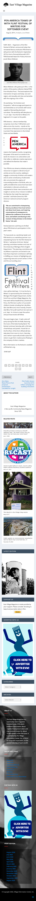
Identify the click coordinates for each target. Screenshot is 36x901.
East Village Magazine (18, 406)
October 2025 (11, 876)
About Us (10, 760)
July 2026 (10, 855)
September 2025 (12, 878)
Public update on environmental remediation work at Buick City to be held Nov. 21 (18, 539)
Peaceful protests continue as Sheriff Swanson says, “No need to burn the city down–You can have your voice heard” (17, 432)
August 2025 (11, 880)
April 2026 (10, 862)
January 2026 (11, 869)
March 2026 (11, 864)
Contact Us (10, 770)
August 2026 (11, 852)
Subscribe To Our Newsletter (16, 777)
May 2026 (10, 859)
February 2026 (11, 866)
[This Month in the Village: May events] (18, 491)
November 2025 (12, 873)
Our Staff (10, 762)
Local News (26, 33)
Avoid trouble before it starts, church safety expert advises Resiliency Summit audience (18, 466)
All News (10, 772)
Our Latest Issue (12, 774)
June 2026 (10, 857)
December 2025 (12, 871)
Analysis (18, 33)
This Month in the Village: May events (16, 512)
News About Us (12, 767)
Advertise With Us (13, 765)
